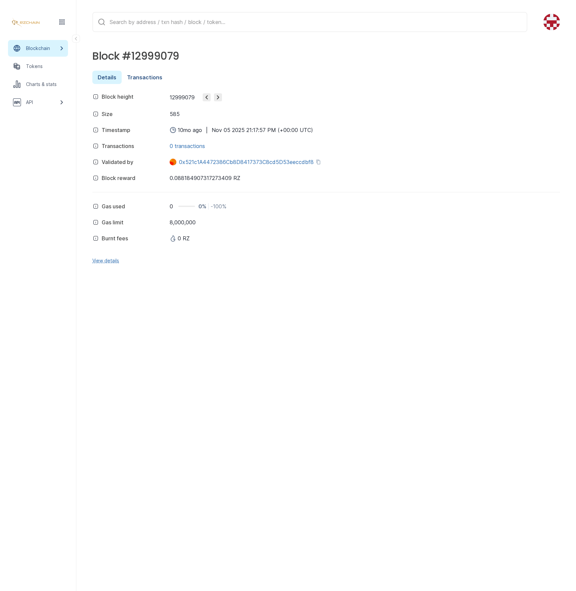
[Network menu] (62, 22)
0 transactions (187, 146)
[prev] (207, 97)
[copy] (319, 162)
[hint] (95, 96)
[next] (218, 97)
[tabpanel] (326, 177)
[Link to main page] (32, 23)
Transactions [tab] (144, 77)
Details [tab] (107, 77)
